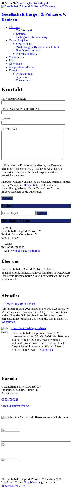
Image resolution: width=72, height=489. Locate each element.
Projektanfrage (24, 73)
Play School (31, 482)
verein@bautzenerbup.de (34, 3)
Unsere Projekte (18, 40)
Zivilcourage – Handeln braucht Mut (37, 47)
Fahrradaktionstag (26, 53)
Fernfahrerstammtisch (28, 50)
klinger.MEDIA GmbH (15, 485)
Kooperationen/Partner (22, 67)
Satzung (21, 33)
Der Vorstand (24, 30)
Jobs (11, 60)
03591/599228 (9, 399)
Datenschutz (23, 80)
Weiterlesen (8, 322)
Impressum (22, 77)
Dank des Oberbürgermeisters (28, 328)
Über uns (14, 27)
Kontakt (13, 70)
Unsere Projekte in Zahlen (19, 303)
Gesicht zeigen (24, 43)
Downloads (15, 63)
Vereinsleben (16, 57)
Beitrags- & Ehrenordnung (31, 37)
